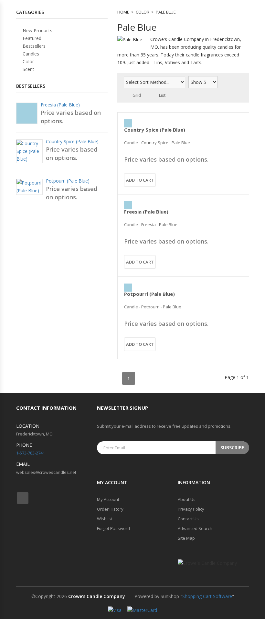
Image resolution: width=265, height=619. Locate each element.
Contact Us (188, 519)
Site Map (186, 538)
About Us (187, 499)
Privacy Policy (191, 509)
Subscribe (232, 447)
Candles (30, 54)
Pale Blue (166, 12)
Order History (110, 509)
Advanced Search (195, 528)
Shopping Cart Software (207, 596)
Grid (136, 95)
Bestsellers (33, 46)
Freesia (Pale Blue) (146, 211)
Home (123, 12)
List (162, 95)
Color (142, 12)
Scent (27, 69)
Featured (31, 38)
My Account (108, 499)
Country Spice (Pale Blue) (154, 129)
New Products (36, 30)
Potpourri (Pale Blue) (149, 294)
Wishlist (104, 519)
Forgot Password (113, 528)
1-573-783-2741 (30, 453)
